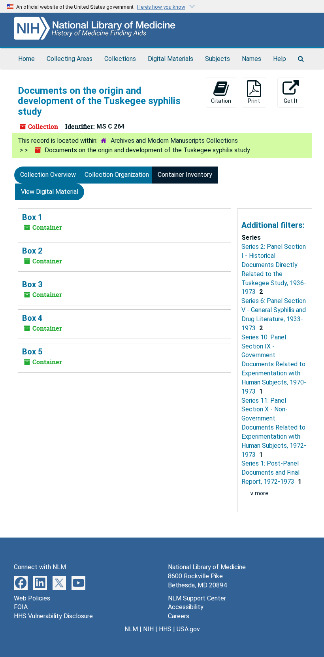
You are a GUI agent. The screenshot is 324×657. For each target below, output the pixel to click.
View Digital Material (49, 191)
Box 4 (32, 318)
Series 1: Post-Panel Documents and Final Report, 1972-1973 (270, 472)
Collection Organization (117, 174)
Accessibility (185, 607)
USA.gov (188, 629)
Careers (178, 616)
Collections (120, 58)
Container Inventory (185, 174)
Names (251, 58)
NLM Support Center (197, 598)
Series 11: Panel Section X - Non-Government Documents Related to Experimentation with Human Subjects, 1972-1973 (273, 427)
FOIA (21, 607)
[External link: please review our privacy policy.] (21, 582)
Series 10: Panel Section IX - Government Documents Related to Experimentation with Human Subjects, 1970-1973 (273, 364)
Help (279, 58)
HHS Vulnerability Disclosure (53, 616)
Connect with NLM (40, 567)
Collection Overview (48, 174)
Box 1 (32, 217)
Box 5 (32, 351)
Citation (221, 101)
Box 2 (32, 251)
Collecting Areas (69, 58)
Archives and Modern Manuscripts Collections (174, 140)
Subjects (217, 58)
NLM (131, 629)
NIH (148, 629)
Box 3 (32, 284)
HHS (165, 629)
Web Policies (32, 598)
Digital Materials (170, 58)
